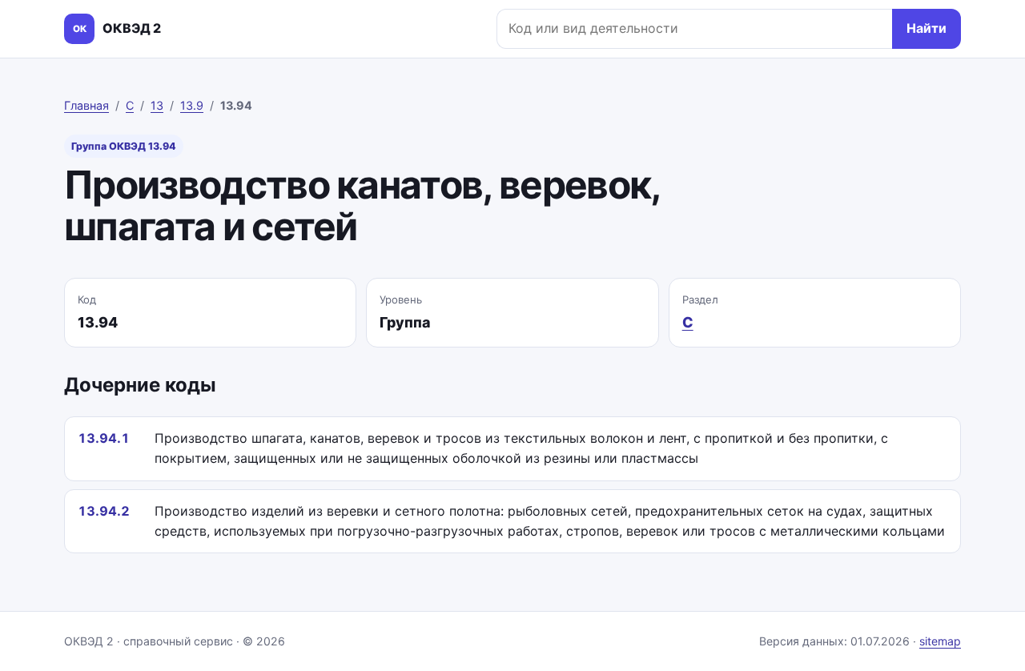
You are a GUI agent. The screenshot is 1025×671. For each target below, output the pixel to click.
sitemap (940, 641)
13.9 (191, 105)
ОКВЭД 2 (117, 28)
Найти (926, 28)
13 (157, 105)
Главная (86, 105)
